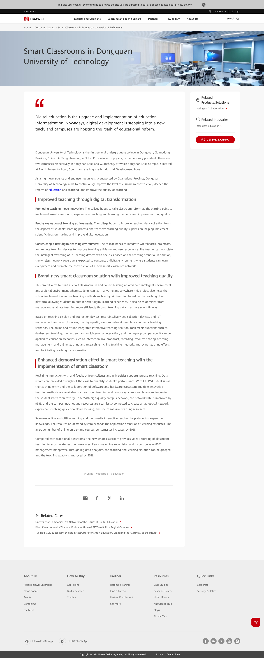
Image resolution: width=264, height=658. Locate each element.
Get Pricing (73, 584)
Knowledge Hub (163, 603)
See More (29, 610)
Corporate (202, 584)
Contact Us (30, 603)
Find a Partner (118, 591)
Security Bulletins (206, 591)
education (55, 190)
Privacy (159, 654)
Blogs (157, 610)
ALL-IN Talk (160, 616)
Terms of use (173, 654)
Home (27, 27)
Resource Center (163, 591)
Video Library (161, 597)
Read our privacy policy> (178, 4)
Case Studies (161, 584)
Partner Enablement (121, 597)
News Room (31, 591)
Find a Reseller (75, 591)
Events (27, 597)
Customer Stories (44, 27)
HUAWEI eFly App (78, 641)
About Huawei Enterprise (38, 584)
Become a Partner (120, 584)
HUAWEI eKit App (42, 641)
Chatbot (71, 597)
